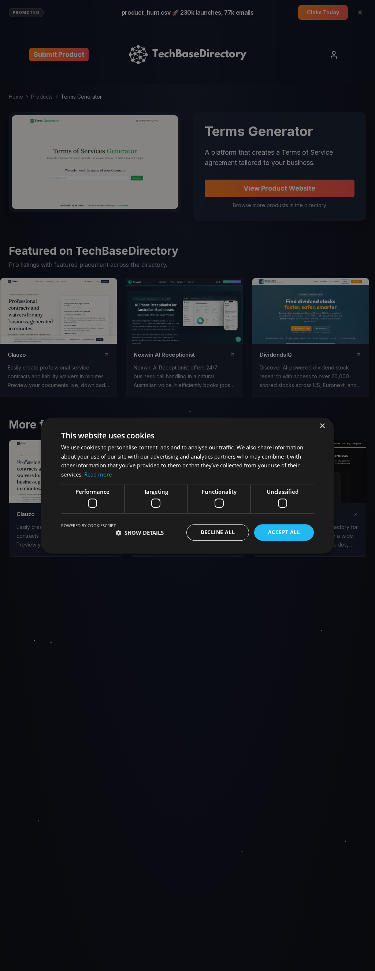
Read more (98, 474)
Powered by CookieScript (88, 526)
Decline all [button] (218, 532)
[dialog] (187, 485)
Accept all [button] (284, 532)
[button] (140, 532)
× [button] (322, 426)
